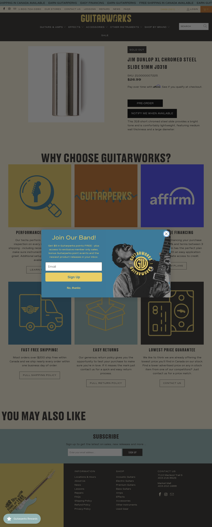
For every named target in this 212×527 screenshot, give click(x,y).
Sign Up (74, 277)
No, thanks (73, 288)
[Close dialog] (166, 234)
